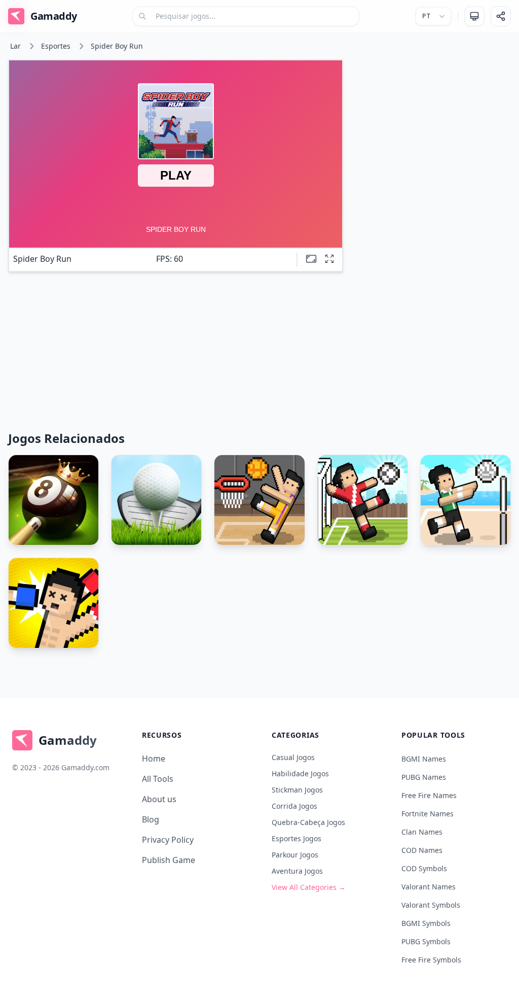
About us (159, 799)
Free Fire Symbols (431, 960)
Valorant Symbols (430, 905)
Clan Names (421, 832)
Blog (150, 819)
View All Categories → (309, 887)
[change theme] (474, 16)
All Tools (157, 778)
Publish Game (168, 860)
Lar (15, 46)
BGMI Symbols (426, 923)
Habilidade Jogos (300, 773)
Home (153, 758)
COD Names (421, 850)
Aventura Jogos (297, 871)
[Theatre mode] (311, 259)
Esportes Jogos (296, 838)
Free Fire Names (429, 795)
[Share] (501, 16)
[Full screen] (329, 259)
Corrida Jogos (294, 806)
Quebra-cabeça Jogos (308, 822)
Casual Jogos (293, 757)
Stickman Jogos (297, 790)
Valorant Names (428, 886)
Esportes (55, 46)
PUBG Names (423, 777)
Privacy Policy (168, 839)
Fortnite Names (427, 813)
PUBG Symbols (426, 941)
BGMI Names (423, 759)
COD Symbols (424, 868)
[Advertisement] (431, 122)
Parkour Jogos (295, 854)
